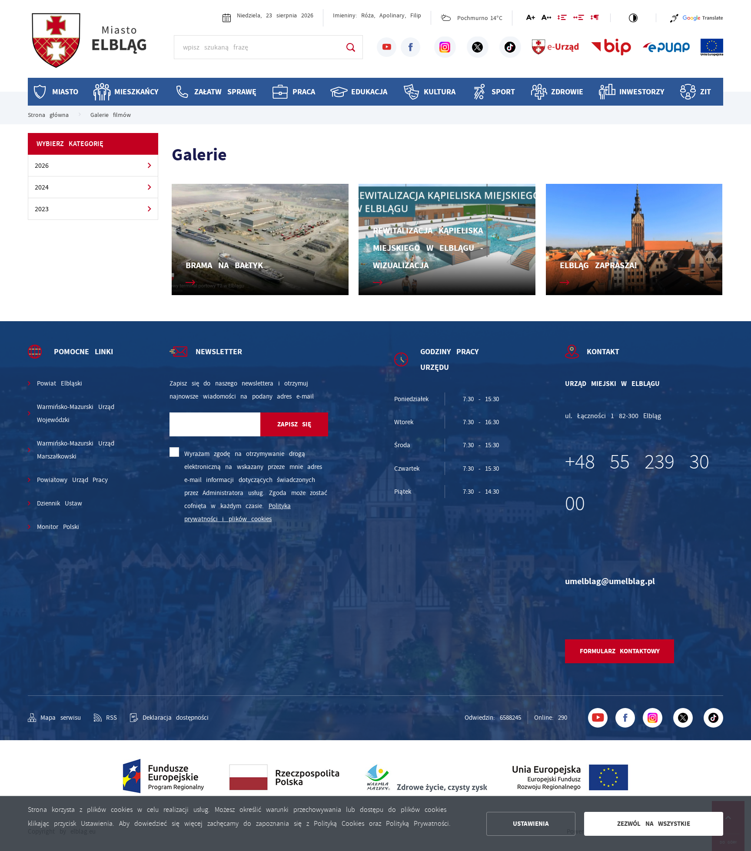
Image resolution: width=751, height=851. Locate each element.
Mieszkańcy (136, 91)
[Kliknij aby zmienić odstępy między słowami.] (578, 19)
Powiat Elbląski (59, 383)
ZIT (705, 91)
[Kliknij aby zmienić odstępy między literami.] (546, 19)
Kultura (439, 91)
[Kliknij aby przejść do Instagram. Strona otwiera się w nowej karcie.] (445, 47)
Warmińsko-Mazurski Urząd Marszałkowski (75, 450)
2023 (42, 209)
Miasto (65, 91)
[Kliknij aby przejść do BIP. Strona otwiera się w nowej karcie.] (611, 47)
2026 (42, 165)
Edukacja (369, 91)
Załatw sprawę (225, 91)
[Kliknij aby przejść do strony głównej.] (97, 45)
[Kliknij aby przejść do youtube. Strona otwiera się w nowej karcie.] (386, 47)
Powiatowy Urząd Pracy (72, 479)
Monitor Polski (58, 526)
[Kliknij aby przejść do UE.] (712, 47)
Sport (503, 91)
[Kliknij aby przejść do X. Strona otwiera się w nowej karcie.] (477, 47)
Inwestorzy (641, 91)
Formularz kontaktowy (620, 651)
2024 (42, 187)
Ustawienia (531, 823)
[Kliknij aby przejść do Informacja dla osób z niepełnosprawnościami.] (674, 17)
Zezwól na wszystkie (653, 823)
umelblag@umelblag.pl (610, 581)
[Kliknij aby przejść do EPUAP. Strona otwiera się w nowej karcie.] (666, 47)
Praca (303, 91)
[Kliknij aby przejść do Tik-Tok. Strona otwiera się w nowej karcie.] (510, 47)
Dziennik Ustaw (59, 503)
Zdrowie (567, 91)
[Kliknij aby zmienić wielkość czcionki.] (530, 19)
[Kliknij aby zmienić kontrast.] (633, 17)
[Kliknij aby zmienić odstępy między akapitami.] (594, 19)
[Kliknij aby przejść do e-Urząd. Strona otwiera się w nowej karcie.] (556, 47)
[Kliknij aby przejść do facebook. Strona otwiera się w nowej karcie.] (410, 47)
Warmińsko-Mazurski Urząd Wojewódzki (75, 413)
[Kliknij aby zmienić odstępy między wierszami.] (562, 19)
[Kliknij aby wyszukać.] (350, 47)
